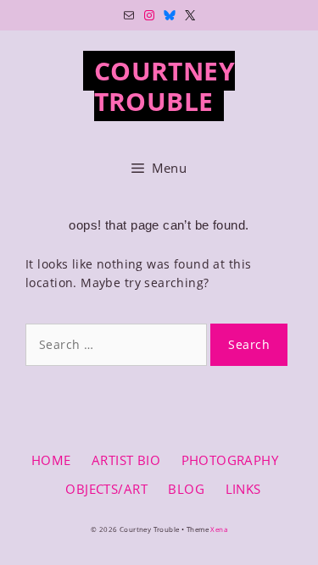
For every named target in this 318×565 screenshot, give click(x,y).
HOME (51, 459)
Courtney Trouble (164, 86)
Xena (218, 529)
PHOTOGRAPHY (230, 459)
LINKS (243, 488)
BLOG (186, 488)
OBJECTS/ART (106, 488)
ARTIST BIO (126, 459)
